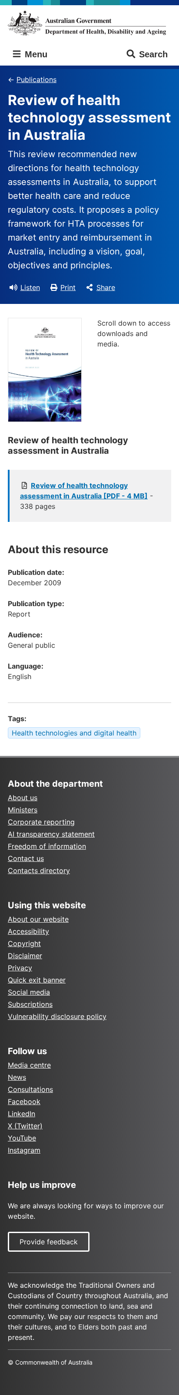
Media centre (29, 1065)
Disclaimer (25, 955)
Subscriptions (30, 1004)
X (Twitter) (25, 1125)
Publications (36, 79)
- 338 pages (86, 496)
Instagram (24, 1150)
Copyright (24, 943)
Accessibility (28, 931)
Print (68, 287)
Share (105, 287)
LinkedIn (21, 1113)
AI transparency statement (51, 834)
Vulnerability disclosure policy (57, 1016)
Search (153, 54)
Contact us (26, 858)
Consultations (30, 1089)
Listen (30, 287)
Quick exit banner (37, 980)
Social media (29, 992)
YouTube (22, 1138)
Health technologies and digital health (74, 733)
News (17, 1077)
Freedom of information (47, 846)
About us (22, 797)
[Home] (89, 23)
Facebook (24, 1101)
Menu (34, 54)
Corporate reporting (41, 822)
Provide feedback (49, 1241)
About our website (38, 919)
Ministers (22, 809)
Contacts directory (39, 870)
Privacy (20, 967)
